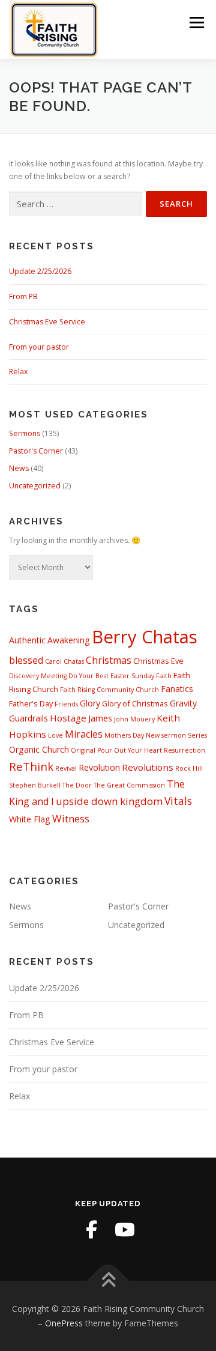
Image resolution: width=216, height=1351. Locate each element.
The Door (77, 785)
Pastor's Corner (36, 451)
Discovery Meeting (38, 676)
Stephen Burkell (35, 785)
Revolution (99, 767)
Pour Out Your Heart (129, 750)
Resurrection (184, 750)
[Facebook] (91, 1230)
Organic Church (39, 749)
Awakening (68, 640)
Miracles (84, 734)
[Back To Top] (108, 1280)
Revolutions (147, 767)
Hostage (68, 718)
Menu (196, 22)
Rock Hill (189, 768)
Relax (18, 371)
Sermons (24, 433)
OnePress (64, 1323)
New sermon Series (176, 735)
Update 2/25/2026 (40, 271)
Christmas (108, 660)
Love (55, 735)
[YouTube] (125, 1230)
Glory (90, 703)
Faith (164, 676)
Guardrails (28, 718)
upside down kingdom (109, 801)
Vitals (178, 801)
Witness (70, 818)
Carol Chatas (64, 661)
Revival (66, 768)
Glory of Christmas (135, 703)
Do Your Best (88, 676)
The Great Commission (129, 785)
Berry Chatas (144, 637)
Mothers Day (124, 735)
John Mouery (134, 719)
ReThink (31, 766)
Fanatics (177, 688)
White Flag (29, 819)
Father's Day (31, 703)
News (19, 468)
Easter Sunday (132, 676)
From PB (23, 296)
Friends (66, 704)
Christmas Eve (158, 660)
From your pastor (39, 347)
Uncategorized (35, 486)
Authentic (27, 640)
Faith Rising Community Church (109, 689)
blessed (26, 660)
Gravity (183, 703)
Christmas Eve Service (47, 322)
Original (83, 750)
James (100, 718)
